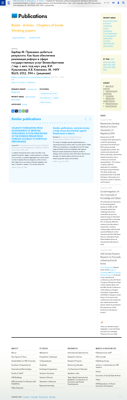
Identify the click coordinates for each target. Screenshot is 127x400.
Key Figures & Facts (18, 357)
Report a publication (19, 38)
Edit (120, 396)
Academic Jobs (73, 373)
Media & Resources (106, 348)
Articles (28, 25)
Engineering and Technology (110, 92)
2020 (105, 67)
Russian (24, 104)
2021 (113, 65)
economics (107, 23)
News (103, 115)
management (111, 36)
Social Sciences (111, 106)
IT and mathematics (110, 33)
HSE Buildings (16, 377)
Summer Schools (46, 377)
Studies (44, 348)
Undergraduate (45, 361)
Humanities (110, 96)
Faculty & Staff (17, 373)
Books (15, 25)
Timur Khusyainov (106, 267)
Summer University (47, 373)
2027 (112, 59)
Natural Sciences (112, 103)
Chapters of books (50, 25)
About (14, 348)
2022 (109, 65)
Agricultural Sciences (108, 87)
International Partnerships (21, 369)
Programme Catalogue (48, 357)
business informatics (110, 21)
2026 (105, 62)
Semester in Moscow (48, 381)
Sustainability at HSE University (23, 361)
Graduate (43, 365)
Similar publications (26, 119)
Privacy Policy (43, 397)
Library (98, 371)
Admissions (44, 352)
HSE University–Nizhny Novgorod (110, 273)
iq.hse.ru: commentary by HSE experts (107, 366)
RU (105, 3)
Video (98, 379)
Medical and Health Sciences (109, 99)
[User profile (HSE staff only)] (118, 3)
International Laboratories (78, 352)
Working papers (23, 30)
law (104, 36)
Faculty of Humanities (108, 271)
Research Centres (75, 357)
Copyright (34, 397)
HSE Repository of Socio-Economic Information (106, 385)
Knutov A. (23, 82)
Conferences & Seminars (77, 369)
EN (108, 3)
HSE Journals (101, 357)
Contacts (26, 397)
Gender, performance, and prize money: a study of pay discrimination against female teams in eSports (71, 131)
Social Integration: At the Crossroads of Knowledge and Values (110, 194)
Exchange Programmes (48, 369)
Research (73, 348)
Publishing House (102, 361)
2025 (109, 62)
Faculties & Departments (21, 365)
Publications (32, 16)
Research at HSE (34, 38)
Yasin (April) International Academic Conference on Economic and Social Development (78, 380)
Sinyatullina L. (31, 82)
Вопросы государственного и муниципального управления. (31, 77)
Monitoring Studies (75, 365)
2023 (105, 65)
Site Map (52, 397)
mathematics (107, 38)
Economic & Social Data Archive (108, 375)
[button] (37, 123)
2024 (113, 62)
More (105, 69)
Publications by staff (104, 352)
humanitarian (107, 31)
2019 (109, 67)
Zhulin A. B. (15, 82)
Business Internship (47, 385)
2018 (113, 67)
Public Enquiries (17, 388)
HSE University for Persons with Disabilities (23, 382)
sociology (106, 41)
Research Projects (75, 361)
